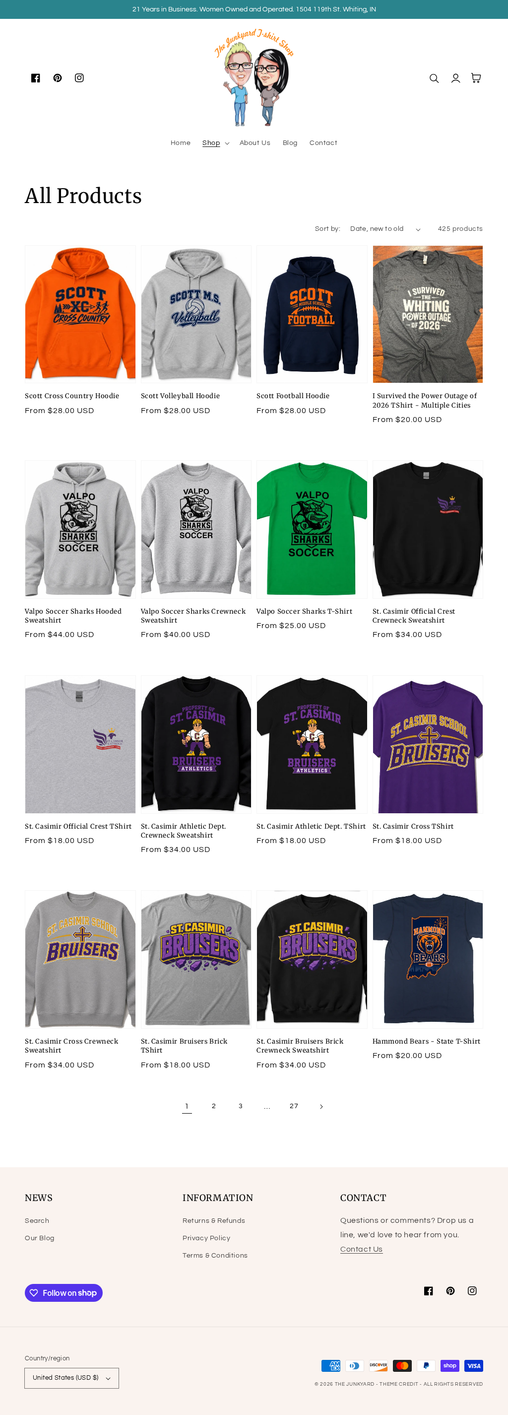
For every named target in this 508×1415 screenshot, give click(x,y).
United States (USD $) (65, 1377)
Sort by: (327, 228)
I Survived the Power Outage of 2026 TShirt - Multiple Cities (425, 400)
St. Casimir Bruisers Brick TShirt (184, 1046)
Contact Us (361, 1249)
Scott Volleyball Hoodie (180, 396)
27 (294, 1106)
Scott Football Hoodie (293, 396)
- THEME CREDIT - (400, 1384)
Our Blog (40, 1238)
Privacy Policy (206, 1238)
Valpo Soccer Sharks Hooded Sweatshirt (73, 616)
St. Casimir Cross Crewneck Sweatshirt (72, 1046)
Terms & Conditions (215, 1255)
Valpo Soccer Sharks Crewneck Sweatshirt (193, 616)
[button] (214, 143)
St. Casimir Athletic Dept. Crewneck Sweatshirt (184, 831)
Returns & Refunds (214, 1220)
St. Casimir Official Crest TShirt (78, 826)
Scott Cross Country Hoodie (72, 396)
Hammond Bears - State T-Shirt (427, 1041)
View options (80, 361)
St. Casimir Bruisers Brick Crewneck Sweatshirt (300, 1046)
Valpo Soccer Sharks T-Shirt (304, 611)
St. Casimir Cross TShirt (413, 826)
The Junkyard (355, 1384)
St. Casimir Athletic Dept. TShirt (311, 826)
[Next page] (321, 1107)
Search (37, 1220)
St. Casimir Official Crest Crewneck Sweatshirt (414, 616)
